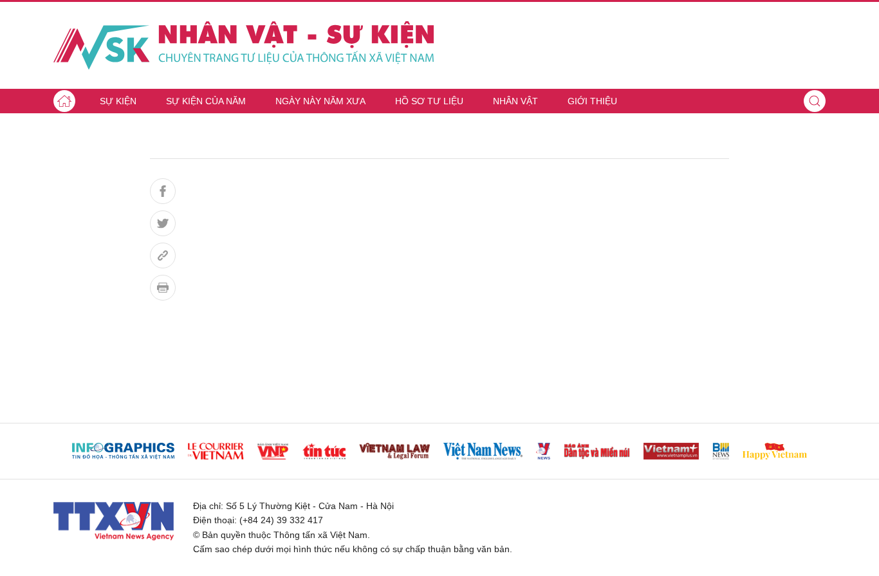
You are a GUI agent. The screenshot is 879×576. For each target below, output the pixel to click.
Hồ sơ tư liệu (429, 101)
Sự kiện (118, 101)
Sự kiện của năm (206, 101)
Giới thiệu (592, 101)
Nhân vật (515, 101)
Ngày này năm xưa (320, 101)
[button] (815, 101)
